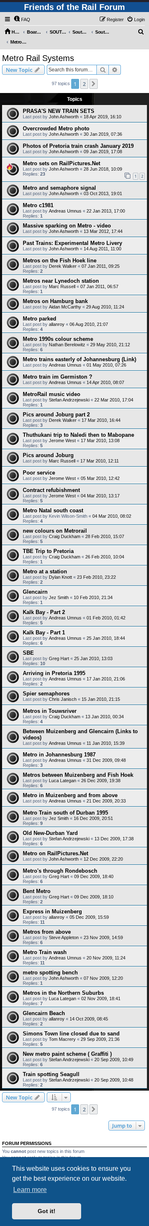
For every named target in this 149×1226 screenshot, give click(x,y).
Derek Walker (63, 266)
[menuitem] (22, 19)
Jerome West (62, 440)
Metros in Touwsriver (50, 711)
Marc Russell (62, 286)
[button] (93, 84)
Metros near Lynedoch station (61, 281)
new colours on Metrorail (55, 531)
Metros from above (47, 932)
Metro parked (39, 319)
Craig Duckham (64, 536)
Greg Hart (59, 658)
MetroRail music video (51, 394)
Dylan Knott (60, 577)
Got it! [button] (46, 1211)
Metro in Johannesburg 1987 (59, 754)
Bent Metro (36, 891)
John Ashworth (64, 116)
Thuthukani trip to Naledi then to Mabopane (78, 435)
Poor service (39, 473)
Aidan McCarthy (65, 306)
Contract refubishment (51, 490)
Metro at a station (45, 571)
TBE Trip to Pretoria (48, 551)
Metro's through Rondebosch (60, 871)
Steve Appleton (64, 937)
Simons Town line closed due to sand (71, 1033)
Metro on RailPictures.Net (55, 853)
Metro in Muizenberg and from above (70, 795)
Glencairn (35, 592)
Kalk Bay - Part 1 (44, 632)
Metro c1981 (38, 205)
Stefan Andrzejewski (69, 399)
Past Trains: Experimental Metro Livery (72, 243)
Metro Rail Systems (38, 58)
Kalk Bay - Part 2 (44, 612)
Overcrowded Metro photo (56, 128)
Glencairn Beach (44, 1013)
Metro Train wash (45, 952)
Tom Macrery (62, 1039)
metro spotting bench (50, 972)
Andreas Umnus (65, 210)
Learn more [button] (30, 1189)
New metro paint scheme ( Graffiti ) (67, 1054)
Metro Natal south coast (53, 510)
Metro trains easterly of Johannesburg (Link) (79, 359)
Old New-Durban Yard (50, 833)
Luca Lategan (62, 780)
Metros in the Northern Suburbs (63, 993)
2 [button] (84, 84)
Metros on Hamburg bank (55, 301)
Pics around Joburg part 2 (56, 414)
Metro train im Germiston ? (57, 377)
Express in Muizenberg (52, 911)
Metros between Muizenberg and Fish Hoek (78, 775)
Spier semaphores (46, 693)
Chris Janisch (63, 699)
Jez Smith (59, 597)
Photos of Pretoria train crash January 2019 (78, 146)
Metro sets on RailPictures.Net (61, 163)
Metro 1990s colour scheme (58, 339)
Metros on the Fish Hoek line (59, 260)
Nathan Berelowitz (67, 344)
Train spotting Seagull (51, 1074)
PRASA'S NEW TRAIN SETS (58, 111)
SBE (28, 653)
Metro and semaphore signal (59, 188)
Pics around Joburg (48, 455)
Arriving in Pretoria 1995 (54, 673)
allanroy (57, 324)
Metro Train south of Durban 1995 (65, 813)
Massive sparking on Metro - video (67, 226)
